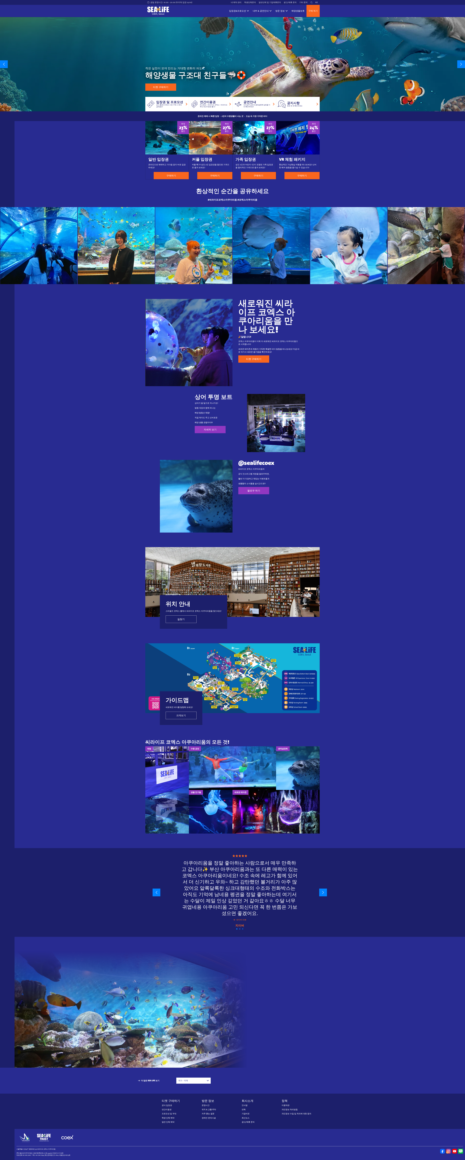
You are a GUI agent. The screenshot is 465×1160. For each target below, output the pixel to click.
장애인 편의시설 (209, 1118)
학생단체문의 (250, 2)
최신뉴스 (245, 1118)
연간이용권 (166, 1109)
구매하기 (171, 175)
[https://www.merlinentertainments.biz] (25, 1138)
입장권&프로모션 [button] (237, 11)
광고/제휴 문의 (290, 2)
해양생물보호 (298, 11)
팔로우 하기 (253, 490)
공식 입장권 (167, 1105)
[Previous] (4, 64)
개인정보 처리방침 (290, 1109)
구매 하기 (313, 11)
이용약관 (285, 1105)
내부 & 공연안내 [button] (261, 11)
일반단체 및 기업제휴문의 (270, 2)
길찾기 (181, 619)
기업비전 (245, 1113)
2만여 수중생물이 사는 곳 (232, 116)
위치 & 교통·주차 (209, 1109)
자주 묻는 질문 (208, 1113)
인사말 (245, 1105)
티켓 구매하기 (160, 87)
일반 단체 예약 (168, 1122)
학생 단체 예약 (168, 1118)
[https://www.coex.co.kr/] (67, 1138)
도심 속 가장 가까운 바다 (256, 116)
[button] (228, 94)
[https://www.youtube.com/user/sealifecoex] (454, 1151)
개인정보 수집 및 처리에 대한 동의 (296, 1113)
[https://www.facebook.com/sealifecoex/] (442, 1151)
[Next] (461, 64)
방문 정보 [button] (280, 11)
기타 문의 (303, 2)
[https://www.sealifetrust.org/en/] (44, 1138)
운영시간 (205, 1105)
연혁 (244, 1109)
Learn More (38, 245)
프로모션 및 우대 (169, 1113)
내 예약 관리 (236, 2)
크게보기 (181, 715)
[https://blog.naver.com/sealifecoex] (460, 1151)
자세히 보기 (210, 429)
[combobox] (193, 1081)
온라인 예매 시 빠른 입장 (208, 116)
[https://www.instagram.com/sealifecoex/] (448, 1151)
